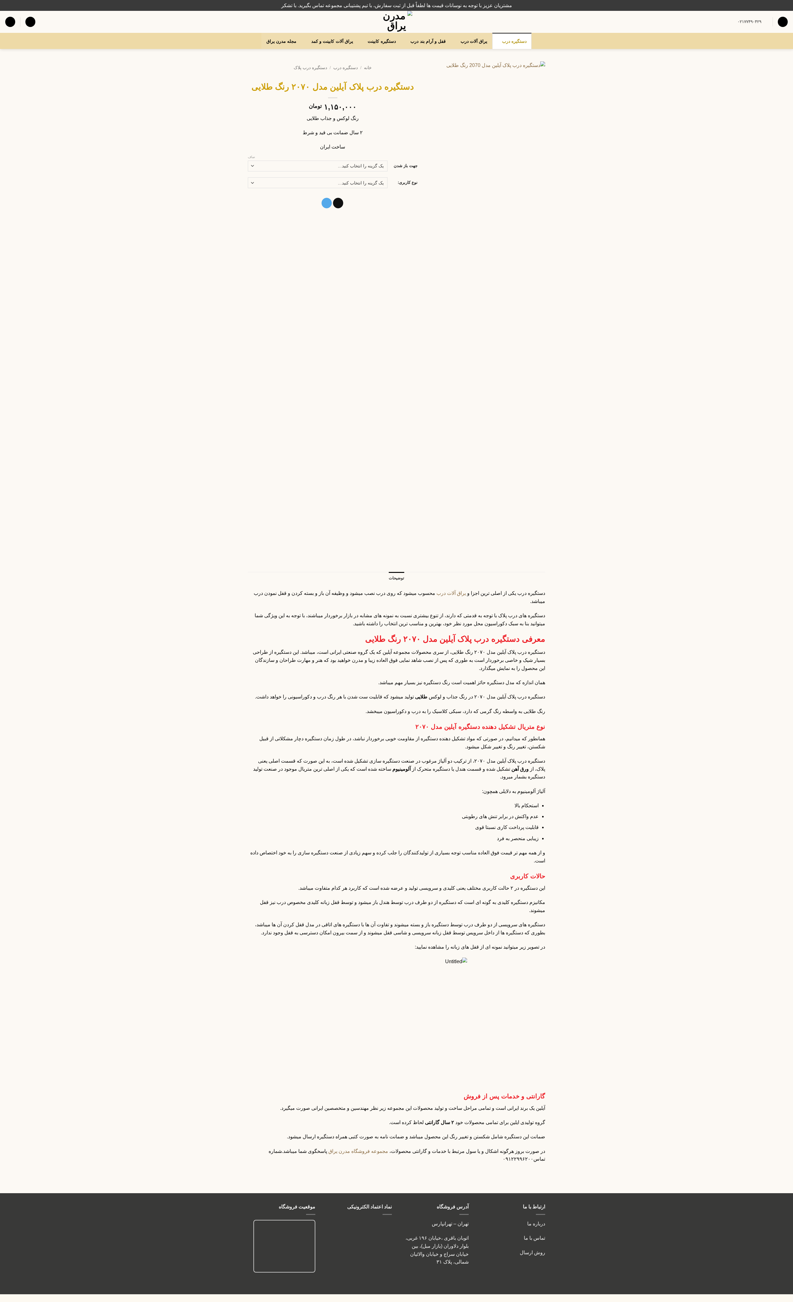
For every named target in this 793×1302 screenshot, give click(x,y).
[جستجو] (783, 22)
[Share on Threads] (338, 203)
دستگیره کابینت (382, 41)
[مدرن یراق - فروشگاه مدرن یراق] (396, 22)
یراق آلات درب (474, 41)
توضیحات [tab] (396, 578)
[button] (30, 22)
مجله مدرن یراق (281, 41)
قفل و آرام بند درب (428, 41)
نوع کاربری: (408, 182)
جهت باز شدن (406, 165)
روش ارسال (532, 1252)
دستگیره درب (514, 41)
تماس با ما (534, 1238)
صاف (251, 157)
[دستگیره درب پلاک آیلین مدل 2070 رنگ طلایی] (486, 143)
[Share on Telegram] (327, 203)
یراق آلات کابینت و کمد (332, 41)
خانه (368, 67)
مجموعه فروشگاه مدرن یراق (358, 1151)
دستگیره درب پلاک (310, 67)
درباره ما (536, 1223)
